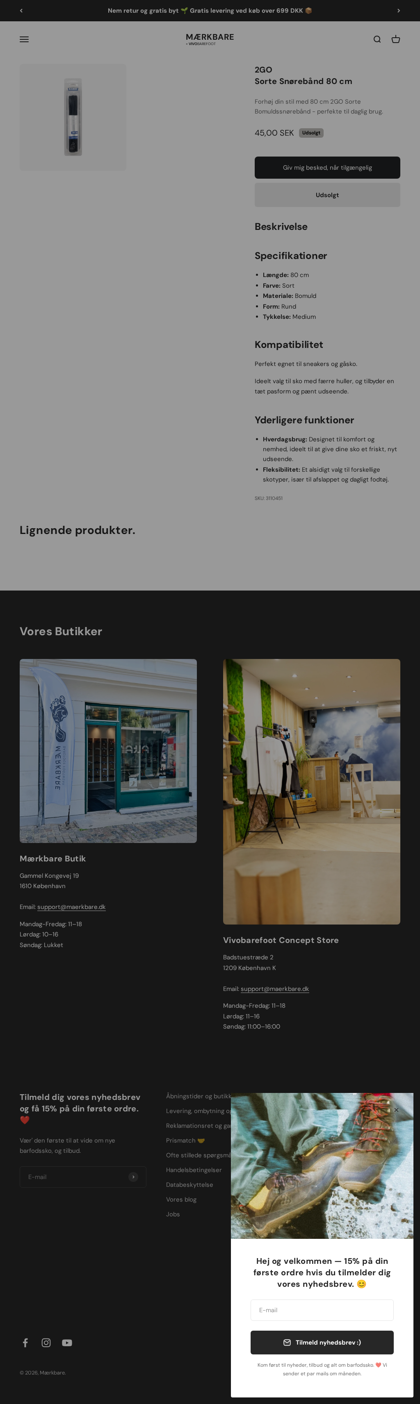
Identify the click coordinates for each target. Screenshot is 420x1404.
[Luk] (396, 1110)
